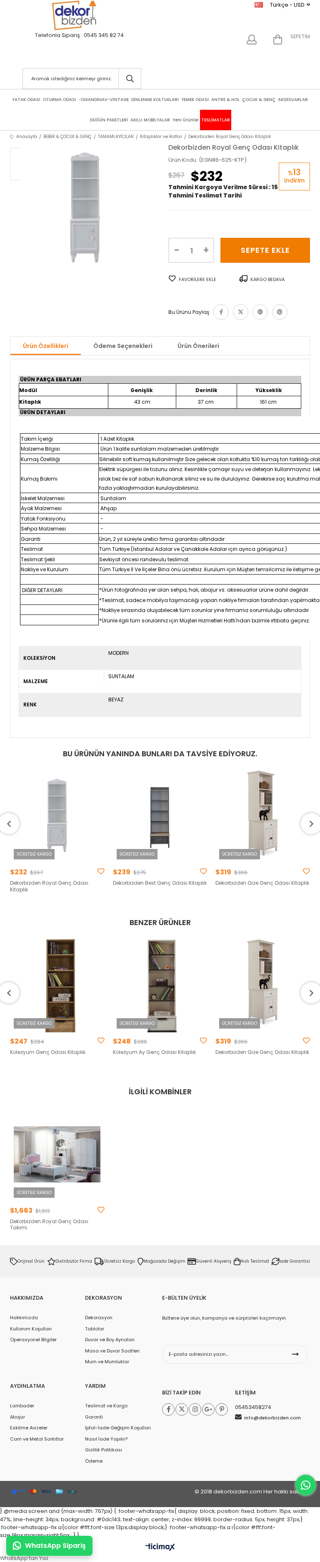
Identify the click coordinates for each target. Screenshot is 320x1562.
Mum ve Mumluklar (107, 1361)
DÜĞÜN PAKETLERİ (109, 120)
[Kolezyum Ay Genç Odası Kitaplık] (160, 985)
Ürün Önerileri (198, 346)
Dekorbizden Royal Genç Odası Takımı (49, 1224)
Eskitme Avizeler (29, 1427)
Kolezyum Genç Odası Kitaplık (47, 1052)
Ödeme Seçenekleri (122, 346)
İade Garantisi (294, 1261)
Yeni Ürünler (185, 120)
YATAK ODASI (26, 99)
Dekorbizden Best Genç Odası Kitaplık (160, 883)
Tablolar (94, 1328)
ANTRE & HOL (225, 99)
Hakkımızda (24, 1317)
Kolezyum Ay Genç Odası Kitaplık (154, 1052)
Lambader (22, 1405)
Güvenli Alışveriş (213, 1261)
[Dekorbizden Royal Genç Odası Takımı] (57, 1154)
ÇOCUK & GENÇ (258, 99)
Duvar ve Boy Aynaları (110, 1339)
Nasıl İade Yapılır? (106, 1439)
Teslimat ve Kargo (106, 1405)
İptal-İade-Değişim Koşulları (118, 1427)
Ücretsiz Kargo (119, 1261)
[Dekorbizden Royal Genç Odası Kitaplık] (57, 816)
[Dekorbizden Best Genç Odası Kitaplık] (160, 816)
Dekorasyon (98, 1317)
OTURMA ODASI (59, 99)
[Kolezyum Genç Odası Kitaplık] (57, 985)
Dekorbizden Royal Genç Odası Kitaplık (49, 886)
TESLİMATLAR (215, 120)
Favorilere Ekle (101, 871)
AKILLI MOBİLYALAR (150, 120)
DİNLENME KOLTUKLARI (155, 99)
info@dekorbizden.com (272, 1417)
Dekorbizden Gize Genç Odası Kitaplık (262, 883)
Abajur (17, 1417)
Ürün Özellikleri (45, 346)
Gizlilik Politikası (103, 1449)
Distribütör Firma (73, 1261)
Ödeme (93, 1461)
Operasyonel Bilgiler (33, 1339)
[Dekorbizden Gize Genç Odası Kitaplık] (262, 816)
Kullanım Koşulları (31, 1328)
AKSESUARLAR (293, 99)
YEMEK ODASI (195, 99)
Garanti (94, 1417)
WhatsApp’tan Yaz (24, 1558)
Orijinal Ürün (31, 1261)
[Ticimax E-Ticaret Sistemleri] (160, 1547)
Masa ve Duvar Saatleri (112, 1350)
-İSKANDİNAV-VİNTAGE (104, 99)
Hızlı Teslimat (254, 1261)
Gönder (295, 1354)
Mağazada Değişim (164, 1261)
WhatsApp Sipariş (55, 1545)
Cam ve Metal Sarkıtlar (37, 1439)
